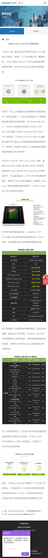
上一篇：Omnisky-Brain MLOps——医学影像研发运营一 (22, 511)
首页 (3, 26)
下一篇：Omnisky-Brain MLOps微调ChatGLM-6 (18, 514)
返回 (7, 39)
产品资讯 (16, 26)
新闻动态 (9, 26)
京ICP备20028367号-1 (35, 553)
